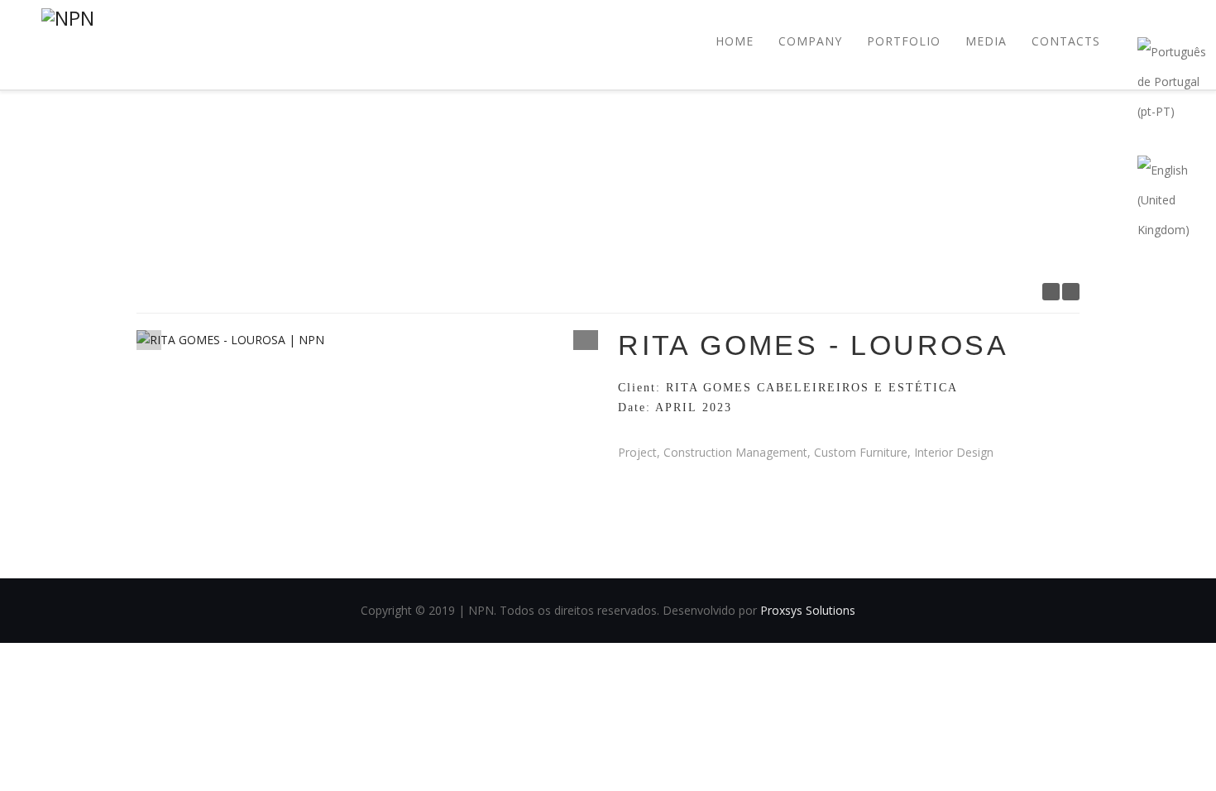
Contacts (1066, 41)
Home (735, 41)
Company (810, 41)
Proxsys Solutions (807, 610)
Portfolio (904, 41)
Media (986, 41)
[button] (585, 338)
